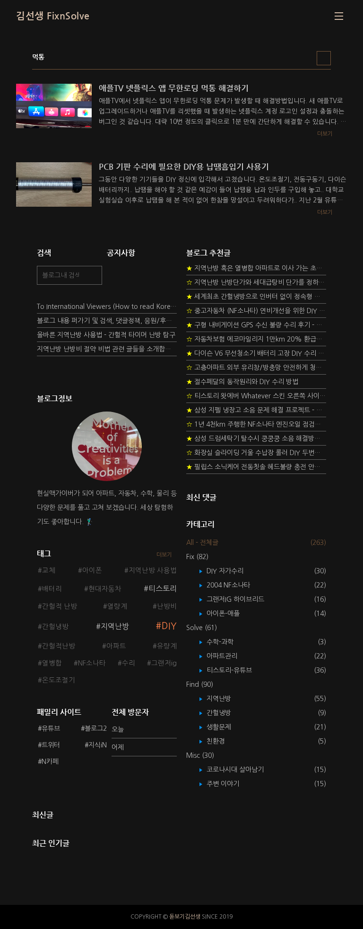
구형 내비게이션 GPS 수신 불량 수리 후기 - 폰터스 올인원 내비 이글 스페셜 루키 (256, 325)
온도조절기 (58, 680)
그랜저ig (164, 663)
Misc (200, 755)
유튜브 (51, 728)
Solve (201, 627)
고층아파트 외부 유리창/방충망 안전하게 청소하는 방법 (256, 367)
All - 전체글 (202, 542)
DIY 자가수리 (232, 571)
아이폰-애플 (230, 613)
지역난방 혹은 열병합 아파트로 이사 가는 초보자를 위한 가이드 (256, 268)
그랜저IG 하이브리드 (242, 599)
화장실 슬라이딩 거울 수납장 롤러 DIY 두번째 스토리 (256, 452)
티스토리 (162, 588)
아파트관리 (229, 656)
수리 (128, 663)
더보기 (164, 555)
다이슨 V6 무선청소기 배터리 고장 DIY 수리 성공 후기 (256, 353)
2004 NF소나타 (235, 585)
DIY (169, 626)
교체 (48, 570)
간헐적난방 (58, 646)
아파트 (116, 646)
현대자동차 (104, 589)
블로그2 (96, 728)
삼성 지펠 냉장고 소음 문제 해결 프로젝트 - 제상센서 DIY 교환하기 (256, 410)
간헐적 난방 (59, 606)
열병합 (52, 663)
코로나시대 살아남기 (242, 769)
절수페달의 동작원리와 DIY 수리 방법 (242, 381)
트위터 (51, 745)
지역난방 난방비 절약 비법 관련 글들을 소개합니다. (107, 349)
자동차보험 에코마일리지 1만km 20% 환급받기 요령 (256, 339)
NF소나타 (92, 663)
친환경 (223, 741)
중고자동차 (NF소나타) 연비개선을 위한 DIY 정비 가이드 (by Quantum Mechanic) (256, 310)
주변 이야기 (230, 783)
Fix (197, 556)
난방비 (167, 606)
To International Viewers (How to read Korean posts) (107, 306)
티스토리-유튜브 (236, 670)
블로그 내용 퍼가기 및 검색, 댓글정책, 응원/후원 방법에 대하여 (107, 320)
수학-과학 (227, 642)
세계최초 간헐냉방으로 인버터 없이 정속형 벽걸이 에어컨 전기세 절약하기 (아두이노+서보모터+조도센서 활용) (256, 296)
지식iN (97, 745)
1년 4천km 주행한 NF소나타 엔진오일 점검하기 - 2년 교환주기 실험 (256, 424)
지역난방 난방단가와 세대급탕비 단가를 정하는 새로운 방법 (256, 282)
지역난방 (115, 626)
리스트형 (324, 58)
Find (199, 684)
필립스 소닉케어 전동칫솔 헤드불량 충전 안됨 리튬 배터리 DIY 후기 (256, 467)
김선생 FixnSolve (53, 15)
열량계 (117, 606)
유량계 (167, 646)
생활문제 (226, 727)
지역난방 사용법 (153, 570)
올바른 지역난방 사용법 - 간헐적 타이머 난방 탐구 (106, 335)
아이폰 (92, 570)
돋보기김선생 (184, 917)
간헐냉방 (55, 626)
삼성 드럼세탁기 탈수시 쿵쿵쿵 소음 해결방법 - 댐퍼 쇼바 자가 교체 (256, 438)
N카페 (50, 761)
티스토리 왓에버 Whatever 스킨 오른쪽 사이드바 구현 (256, 396)
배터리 (52, 589)
